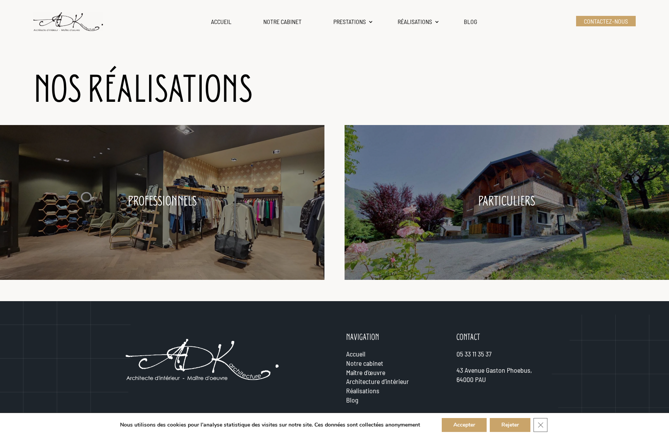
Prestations (349, 21)
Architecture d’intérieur (377, 381)
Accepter (464, 424)
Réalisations (415, 21)
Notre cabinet (282, 21)
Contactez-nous (606, 21)
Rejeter (510, 424)
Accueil (221, 21)
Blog (470, 21)
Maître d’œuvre (365, 372)
